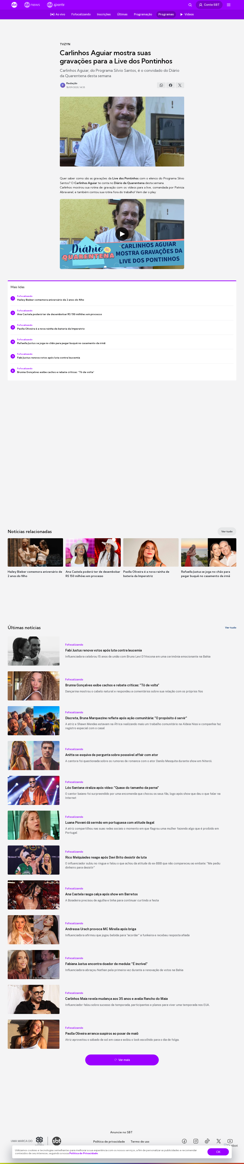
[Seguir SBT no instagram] (196, 1141)
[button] (35, 563)
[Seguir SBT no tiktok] (207, 1141)
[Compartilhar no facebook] (170, 85)
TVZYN (65, 44)
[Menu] (229, 5)
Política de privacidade (109, 1141)
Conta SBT (212, 4)
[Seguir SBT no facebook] (184, 1141)
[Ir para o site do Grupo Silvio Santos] (29, 1141)
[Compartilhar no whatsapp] (161, 85)
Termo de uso (140, 1141)
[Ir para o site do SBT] (56, 1141)
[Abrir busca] (190, 4)
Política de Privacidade (83, 1153)
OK (218, 1152)
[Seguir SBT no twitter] (218, 1141)
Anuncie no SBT (121, 1132)
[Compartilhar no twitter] (180, 85)
